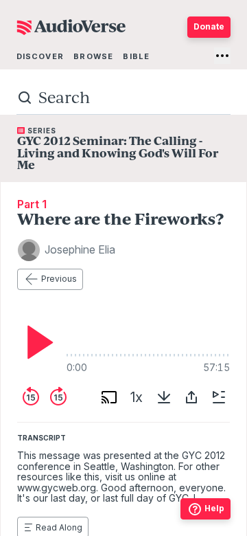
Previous (59, 278)
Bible (136, 56)
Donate (208, 26)
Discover (40, 56)
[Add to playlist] (219, 397)
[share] (191, 397)
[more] (222, 55)
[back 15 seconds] (31, 397)
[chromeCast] (109, 397)
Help (214, 508)
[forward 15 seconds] (58, 397)
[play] (36, 342)
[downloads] (164, 397)
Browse (93, 56)
